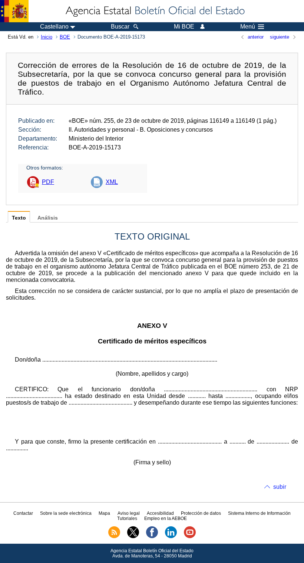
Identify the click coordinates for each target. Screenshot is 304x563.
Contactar (23, 513)
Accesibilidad (160, 513)
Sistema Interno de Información (259, 513)
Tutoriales (127, 518)
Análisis (47, 218)
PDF (48, 182)
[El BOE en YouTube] (190, 536)
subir (279, 487)
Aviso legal (129, 513)
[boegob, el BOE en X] (133, 536)
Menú (247, 27)
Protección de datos (201, 513)
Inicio (46, 37)
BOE (65, 37)
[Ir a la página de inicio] (154, 11)
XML (112, 182)
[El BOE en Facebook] (152, 536)
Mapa (104, 513)
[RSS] (114, 536)
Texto (19, 218)
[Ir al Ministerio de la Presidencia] (14, 11)
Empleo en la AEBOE (165, 518)
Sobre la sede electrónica (66, 513)
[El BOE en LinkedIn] (171, 536)
